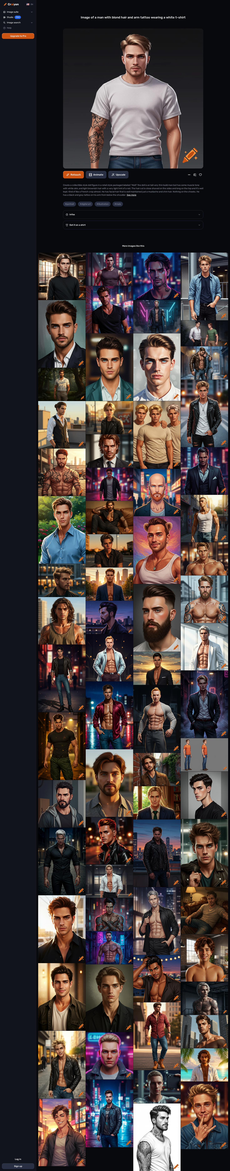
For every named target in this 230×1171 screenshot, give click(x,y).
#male (118, 204)
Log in (18, 1159)
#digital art (85, 204)
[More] (189, 175)
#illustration (103, 204)
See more (131, 195)
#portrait (69, 204)
